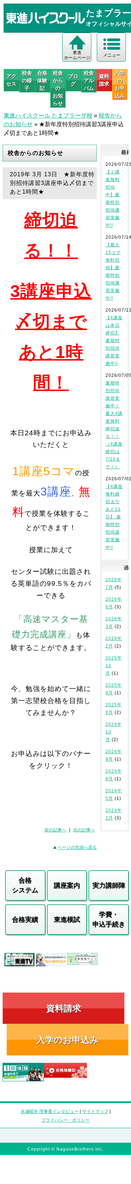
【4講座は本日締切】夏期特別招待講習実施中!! (114, 340)
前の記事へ (55, 829)
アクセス (11, 80)
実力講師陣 (108, 885)
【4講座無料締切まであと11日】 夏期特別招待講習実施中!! (114, 517)
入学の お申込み (120, 84)
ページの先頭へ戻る (77, 847)
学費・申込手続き (108, 919)
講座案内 (67, 885)
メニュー (111, 55)
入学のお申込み (67, 1040)
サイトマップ (95, 1111)
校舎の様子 (27, 80)
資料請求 (104, 80)
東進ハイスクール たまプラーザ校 (48, 115)
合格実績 (25, 919)
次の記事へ (84, 829)
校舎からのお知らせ (58, 88)
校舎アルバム (89, 80)
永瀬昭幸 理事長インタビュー (50, 1111)
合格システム (25, 885)
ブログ (73, 80)
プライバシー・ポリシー (65, 1120)
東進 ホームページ (77, 55)
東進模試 (67, 919)
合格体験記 (42, 80)
